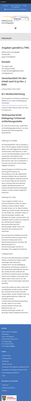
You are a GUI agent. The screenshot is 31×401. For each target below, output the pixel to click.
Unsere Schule (6, 355)
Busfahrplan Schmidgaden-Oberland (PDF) (14, 370)
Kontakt (4, 390)
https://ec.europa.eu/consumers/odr (14, 105)
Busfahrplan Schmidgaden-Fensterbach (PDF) (15, 367)
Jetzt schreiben (10, 346)
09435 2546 (16, 7)
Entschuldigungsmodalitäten (10, 372)
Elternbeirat (5, 361)
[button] (15, 28)
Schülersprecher (6, 358)
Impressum (5, 385)
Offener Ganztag (7, 364)
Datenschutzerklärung (8, 388)
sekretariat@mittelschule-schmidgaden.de (16, 9)
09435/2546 (8, 341)
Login (3, 375)
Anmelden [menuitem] (3, 1)
